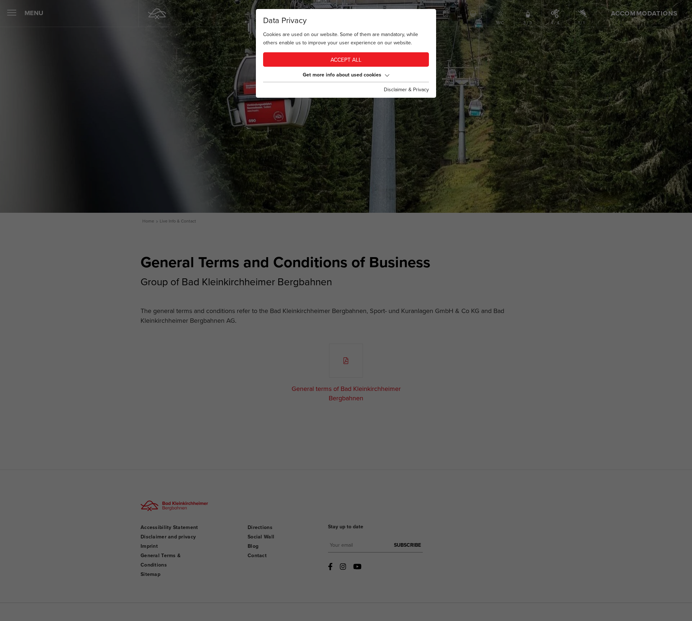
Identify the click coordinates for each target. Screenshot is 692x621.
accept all (346, 60)
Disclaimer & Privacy (406, 90)
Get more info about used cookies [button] (342, 75)
